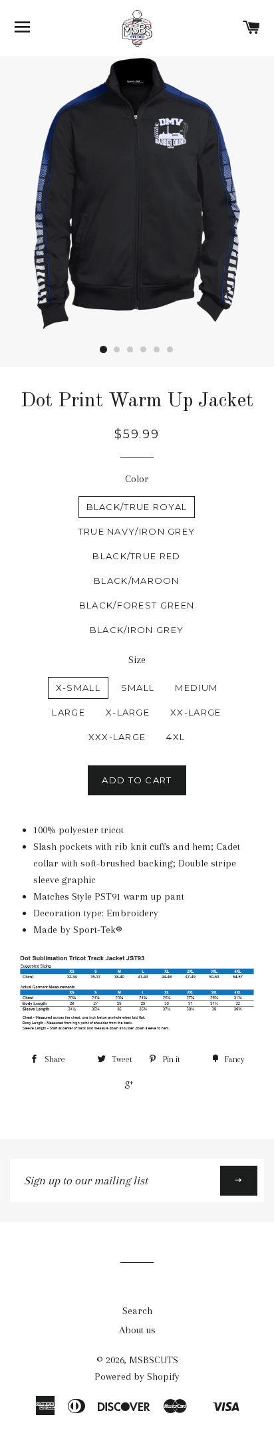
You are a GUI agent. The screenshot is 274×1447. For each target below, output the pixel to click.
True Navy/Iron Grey (137, 531)
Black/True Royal (137, 506)
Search (137, 1311)
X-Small (78, 687)
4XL (175, 736)
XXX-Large (117, 736)
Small (138, 687)
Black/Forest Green (136, 605)
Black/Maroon (137, 580)
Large (68, 712)
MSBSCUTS (153, 1360)
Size (137, 660)
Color (137, 479)
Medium (196, 687)
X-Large (128, 712)
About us (137, 1330)
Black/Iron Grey (137, 629)
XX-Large (195, 712)
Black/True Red (136, 556)
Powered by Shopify (137, 1376)
